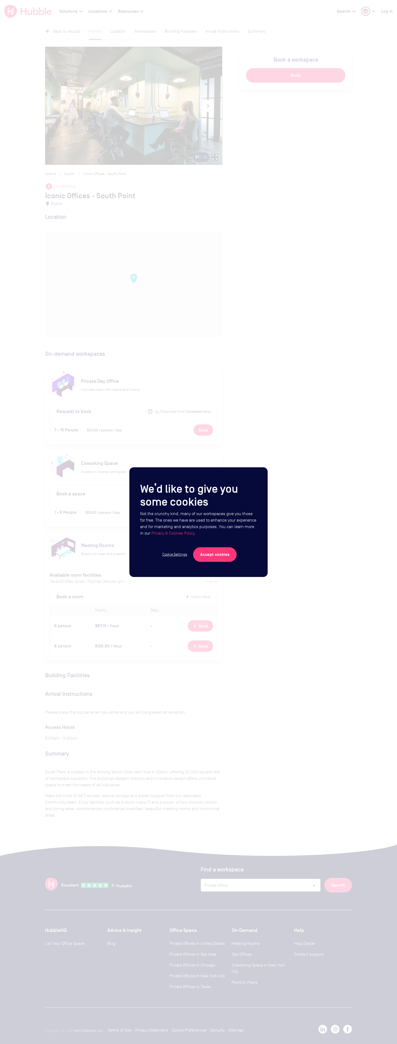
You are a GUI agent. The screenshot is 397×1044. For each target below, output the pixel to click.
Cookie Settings (174, 554)
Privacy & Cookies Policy (173, 533)
